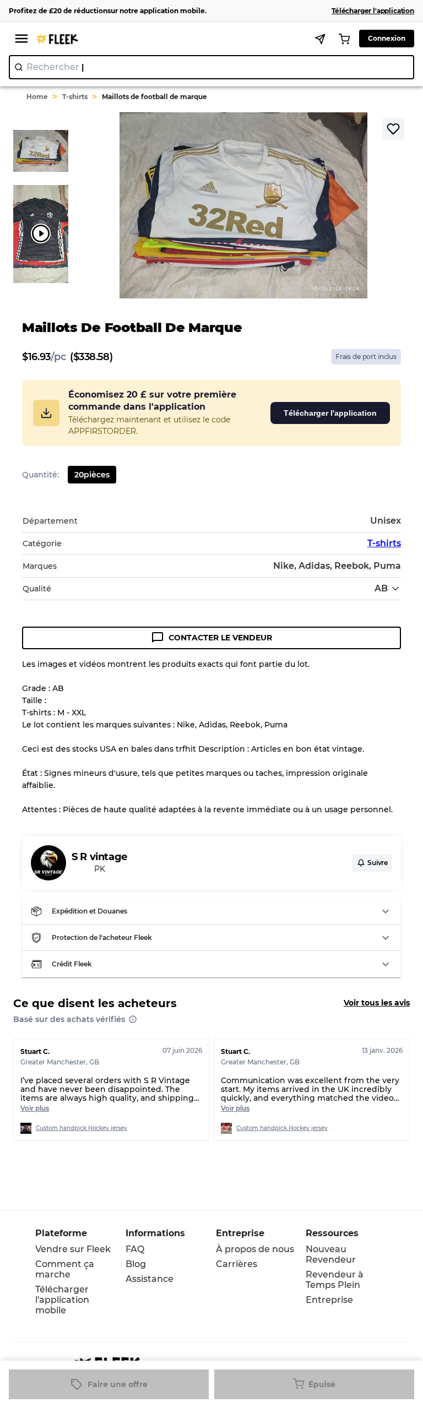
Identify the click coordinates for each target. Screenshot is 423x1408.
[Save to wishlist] (393, 129)
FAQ (135, 1249)
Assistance (149, 1279)
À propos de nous (255, 1249)
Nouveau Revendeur (331, 1254)
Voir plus (34, 1108)
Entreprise (329, 1300)
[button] (211, 911)
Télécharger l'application (330, 413)
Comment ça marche (64, 1269)
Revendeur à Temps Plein (335, 1279)
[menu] (21, 38)
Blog (136, 1264)
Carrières (236, 1264)
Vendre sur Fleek (73, 1249)
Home (37, 97)
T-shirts (75, 97)
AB (381, 588)
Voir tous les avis (377, 1003)
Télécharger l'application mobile (62, 1299)
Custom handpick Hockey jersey (81, 1128)
